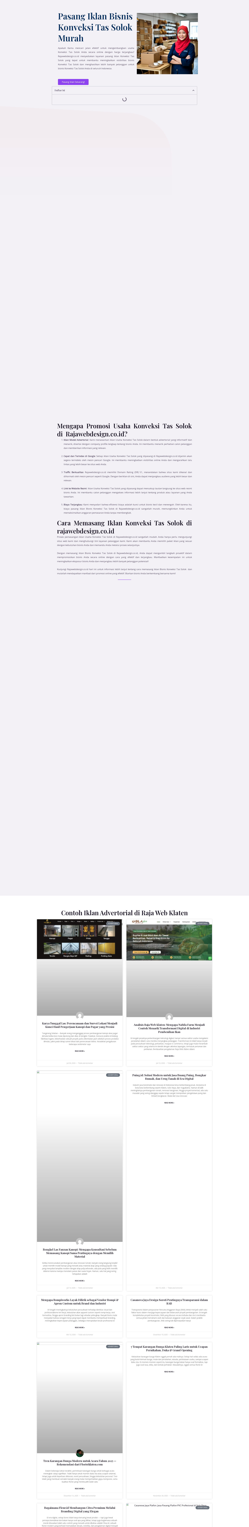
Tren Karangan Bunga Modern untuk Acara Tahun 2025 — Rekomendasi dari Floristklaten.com (79, 1462)
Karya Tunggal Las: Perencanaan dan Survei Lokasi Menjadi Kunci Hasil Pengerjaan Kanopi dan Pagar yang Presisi (79, 1025)
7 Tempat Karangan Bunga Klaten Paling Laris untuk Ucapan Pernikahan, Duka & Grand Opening (169, 1348)
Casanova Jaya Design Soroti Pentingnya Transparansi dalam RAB (169, 1301)
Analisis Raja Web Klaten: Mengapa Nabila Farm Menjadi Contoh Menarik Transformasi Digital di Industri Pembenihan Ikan (169, 1028)
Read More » (80, 1051)
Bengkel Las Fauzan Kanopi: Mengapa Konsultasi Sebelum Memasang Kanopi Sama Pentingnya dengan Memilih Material (80, 1253)
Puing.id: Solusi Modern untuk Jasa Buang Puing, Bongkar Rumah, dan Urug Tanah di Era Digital (169, 1076)
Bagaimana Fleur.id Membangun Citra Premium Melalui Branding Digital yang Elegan (79, 1509)
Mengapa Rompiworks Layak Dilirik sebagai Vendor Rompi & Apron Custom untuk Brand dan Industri (80, 1301)
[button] (193, 90)
